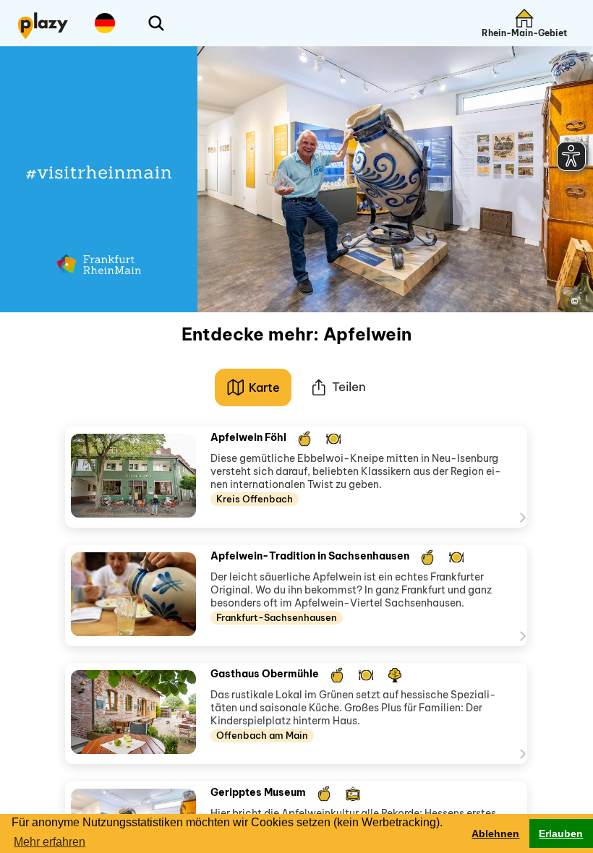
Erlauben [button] (561, 833)
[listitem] (296, 477)
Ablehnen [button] (495, 833)
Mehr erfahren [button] (49, 842)
